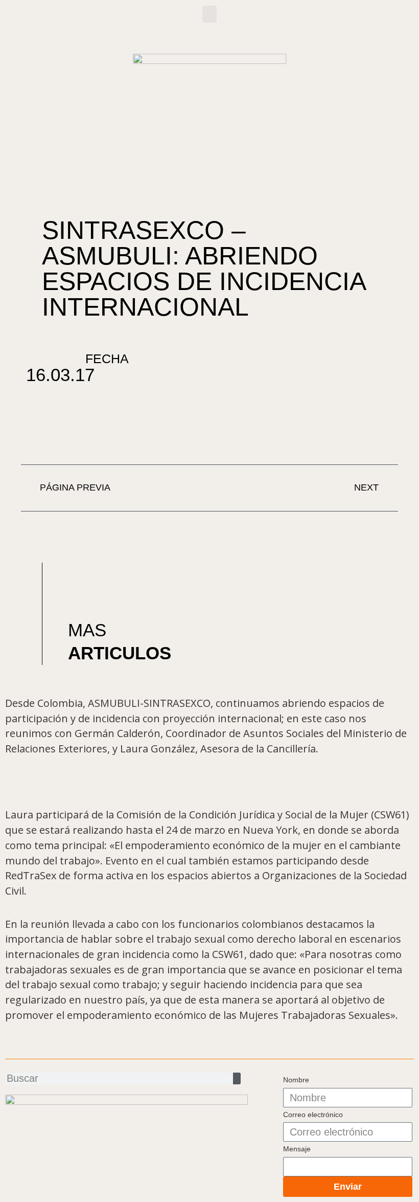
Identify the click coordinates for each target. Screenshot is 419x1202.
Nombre (296, 1080)
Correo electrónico (313, 1114)
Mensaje (297, 1149)
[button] (209, 14)
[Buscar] (237, 1078)
